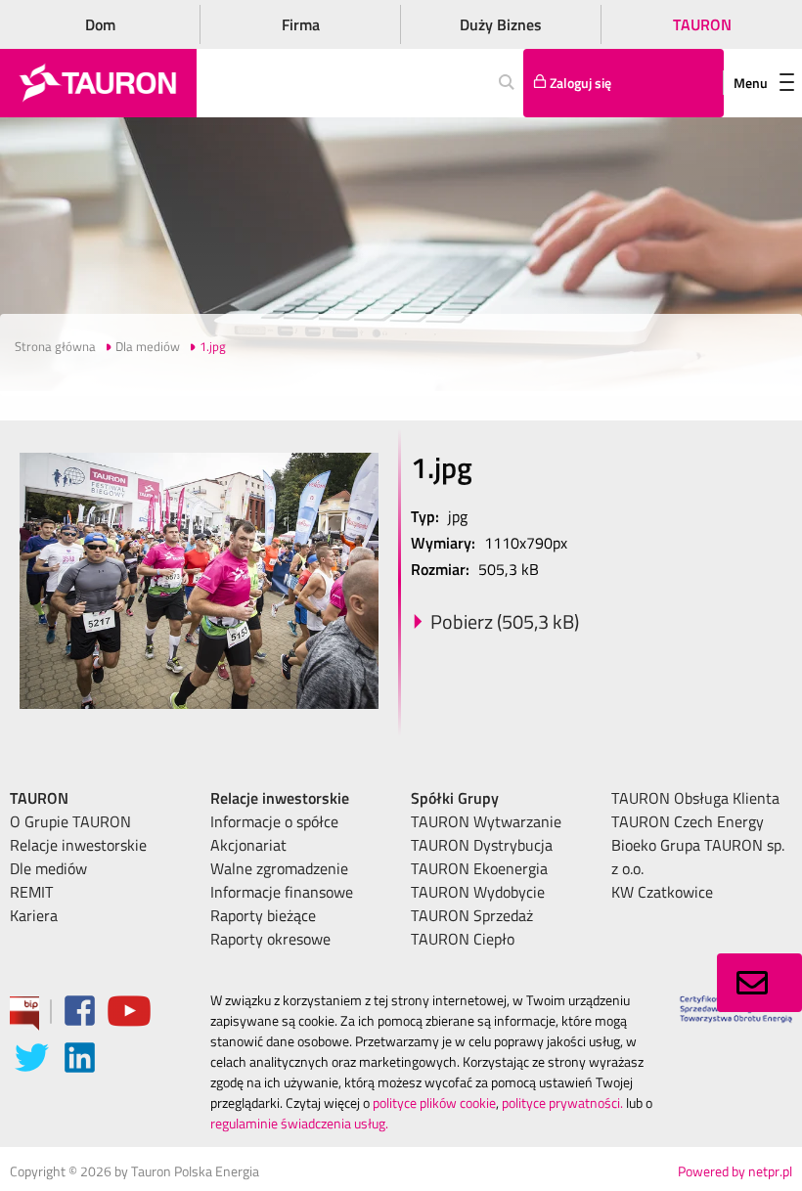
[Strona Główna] (98, 83)
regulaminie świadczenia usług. (299, 1123)
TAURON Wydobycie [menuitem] (478, 892)
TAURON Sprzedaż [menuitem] (472, 915)
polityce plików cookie (434, 1102)
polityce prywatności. (562, 1102)
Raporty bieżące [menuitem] (263, 915)
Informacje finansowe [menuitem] (281, 892)
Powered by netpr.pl (735, 1171)
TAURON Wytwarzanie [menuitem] (486, 821)
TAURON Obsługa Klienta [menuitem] (695, 798)
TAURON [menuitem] (39, 798)
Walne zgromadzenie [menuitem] (279, 868)
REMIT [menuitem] (31, 892)
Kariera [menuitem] (34, 915)
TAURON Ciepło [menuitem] (462, 938)
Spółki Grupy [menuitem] (455, 798)
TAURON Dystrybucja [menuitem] (482, 845)
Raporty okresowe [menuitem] (270, 938)
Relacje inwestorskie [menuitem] (78, 845)
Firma (301, 24)
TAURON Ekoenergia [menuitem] (479, 868)
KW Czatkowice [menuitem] (662, 892)
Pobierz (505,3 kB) (504, 621)
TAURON (702, 24)
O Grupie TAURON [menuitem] (70, 821)
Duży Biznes (501, 24)
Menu (751, 82)
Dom (100, 24)
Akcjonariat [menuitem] (248, 845)
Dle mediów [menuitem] (48, 868)
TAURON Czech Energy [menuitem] (687, 821)
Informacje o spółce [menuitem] (274, 821)
